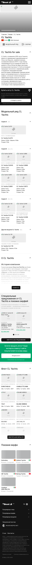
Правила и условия (6, 554)
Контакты (11, 533)
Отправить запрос (16, 100)
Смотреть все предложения (16, 340)
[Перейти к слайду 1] (8, 30)
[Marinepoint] (10, 525)
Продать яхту (16, 355)
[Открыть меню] (29, 2)
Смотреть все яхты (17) (16, 437)
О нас (4, 533)
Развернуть (16, 287)
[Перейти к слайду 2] (23, 30)
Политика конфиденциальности (21, 554)
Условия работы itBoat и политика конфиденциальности (16, 103)
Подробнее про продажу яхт (16, 359)
